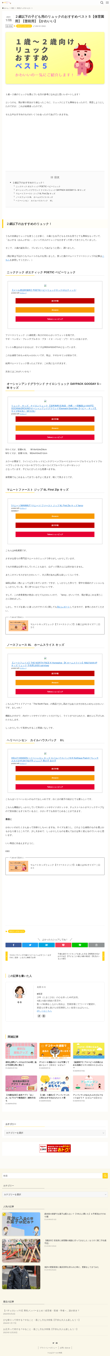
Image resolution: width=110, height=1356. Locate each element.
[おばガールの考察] (6, 2)
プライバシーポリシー (48, 1347)
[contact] (56, 1343)
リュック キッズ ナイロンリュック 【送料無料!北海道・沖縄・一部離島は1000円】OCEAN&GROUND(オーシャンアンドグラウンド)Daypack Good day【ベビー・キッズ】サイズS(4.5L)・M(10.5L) (54, 408)
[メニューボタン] (107, 2)
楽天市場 (55, 300)
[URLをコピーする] (96, 945)
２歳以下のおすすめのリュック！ (28, 182)
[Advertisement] (55, 143)
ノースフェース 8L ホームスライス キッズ (34, 197)
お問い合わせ (65, 1347)
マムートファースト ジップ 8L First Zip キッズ (35, 193)
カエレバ (23, 293)
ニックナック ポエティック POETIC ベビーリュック (38, 186)
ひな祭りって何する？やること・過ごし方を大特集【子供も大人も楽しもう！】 (41, 1321)
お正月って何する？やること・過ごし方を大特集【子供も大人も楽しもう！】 (40, 1331)
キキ (19, 1002)
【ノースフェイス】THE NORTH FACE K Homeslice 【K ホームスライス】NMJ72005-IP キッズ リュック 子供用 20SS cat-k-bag (54, 664)
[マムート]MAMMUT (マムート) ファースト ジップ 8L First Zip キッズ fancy (47, 505)
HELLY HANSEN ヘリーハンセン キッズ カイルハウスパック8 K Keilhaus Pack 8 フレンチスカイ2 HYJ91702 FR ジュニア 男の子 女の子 (55, 759)
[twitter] (39, 1016)
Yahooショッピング (55, 319)
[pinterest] (43, 1016)
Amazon (55, 310)
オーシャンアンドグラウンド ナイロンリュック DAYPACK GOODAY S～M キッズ (50, 189)
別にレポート (63, 606)
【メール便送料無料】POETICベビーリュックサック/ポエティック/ (43, 290)
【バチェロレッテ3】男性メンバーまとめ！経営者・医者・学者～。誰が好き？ (41, 1312)
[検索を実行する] (105, 1176)
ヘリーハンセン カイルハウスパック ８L (34, 200)
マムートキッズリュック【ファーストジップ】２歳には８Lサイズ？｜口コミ (65, 626)
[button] (14, 945)
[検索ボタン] (102, 2)
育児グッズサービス (24, 26)
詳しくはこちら (44, 1010)
